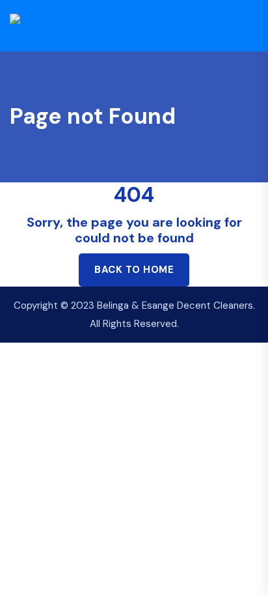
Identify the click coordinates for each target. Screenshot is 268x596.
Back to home (134, 269)
